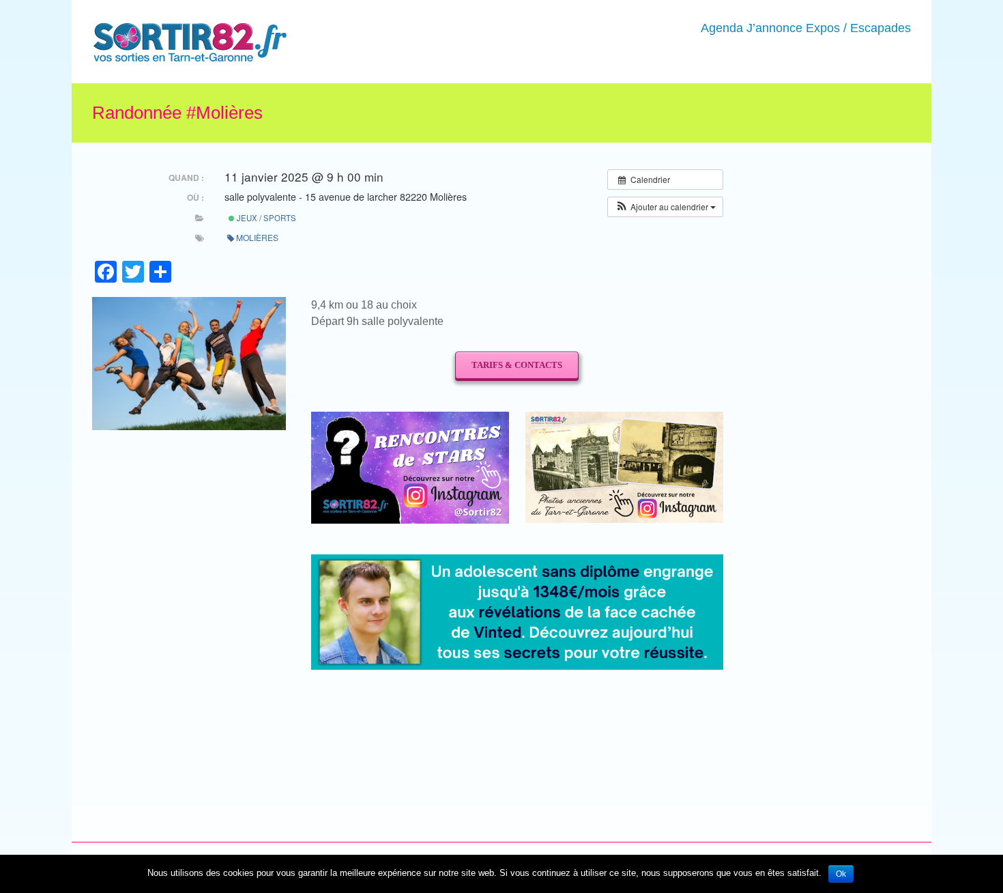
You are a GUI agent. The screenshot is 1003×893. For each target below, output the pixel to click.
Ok (841, 874)
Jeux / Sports (265, 217)
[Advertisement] (509, 717)
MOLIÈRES (257, 237)
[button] (665, 206)
